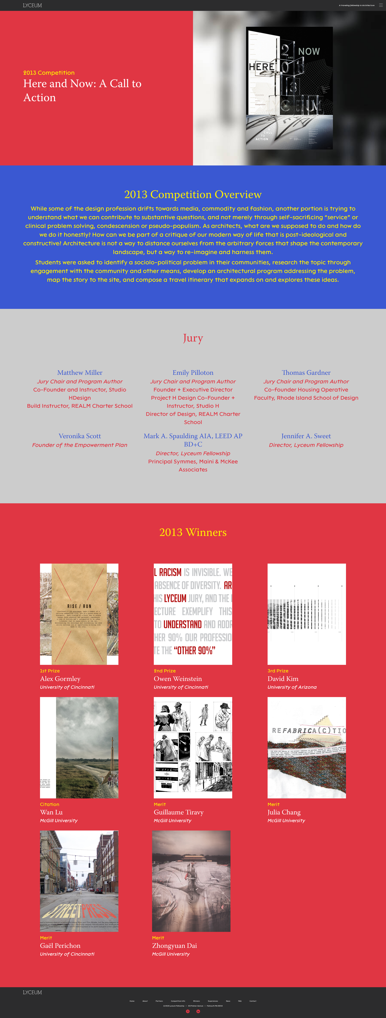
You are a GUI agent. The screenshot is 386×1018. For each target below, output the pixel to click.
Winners (196, 1001)
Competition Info (178, 1001)
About (145, 1001)
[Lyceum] (32, 5)
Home (132, 1001)
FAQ (239, 1001)
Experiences (213, 1001)
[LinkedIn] (198, 1011)
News (228, 1001)
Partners (159, 1001)
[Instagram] (188, 1011)
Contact (253, 1001)
